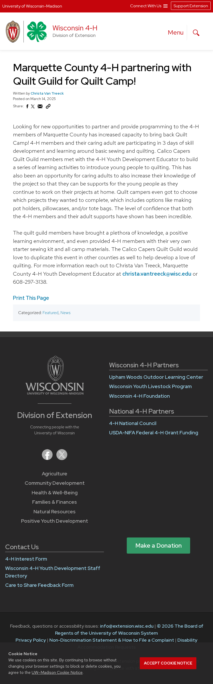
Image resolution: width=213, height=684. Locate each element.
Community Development (55, 483)
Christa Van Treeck (47, 93)
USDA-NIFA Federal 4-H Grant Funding (153, 432)
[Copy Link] (48, 107)
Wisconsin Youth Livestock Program (150, 386)
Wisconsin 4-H (74, 27)
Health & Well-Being (55, 492)
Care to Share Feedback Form (39, 585)
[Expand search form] (196, 32)
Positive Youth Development (54, 521)
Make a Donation (158, 545)
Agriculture (54, 473)
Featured (50, 312)
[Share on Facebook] (27, 107)
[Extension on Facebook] (48, 458)
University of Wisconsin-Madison (32, 6)
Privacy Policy (31, 640)
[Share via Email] (40, 107)
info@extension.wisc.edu (127, 626)
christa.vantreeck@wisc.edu (156, 273)
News (65, 312)
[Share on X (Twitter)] (33, 108)
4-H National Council (132, 423)
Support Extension (191, 6)
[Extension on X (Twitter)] (61, 458)
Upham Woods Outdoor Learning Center (156, 377)
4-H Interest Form (26, 559)
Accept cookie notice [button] (168, 663)
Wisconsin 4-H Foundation (139, 396)
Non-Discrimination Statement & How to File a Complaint (111, 640)
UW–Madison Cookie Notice (57, 672)
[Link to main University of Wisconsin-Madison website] (54, 393)
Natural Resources (55, 511)
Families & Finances (54, 502)
